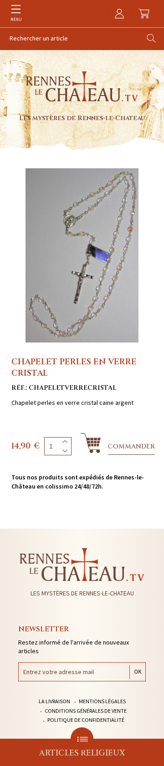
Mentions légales (102, 701)
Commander (131, 446)
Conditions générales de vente (86, 710)
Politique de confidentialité (85, 719)
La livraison (54, 701)
